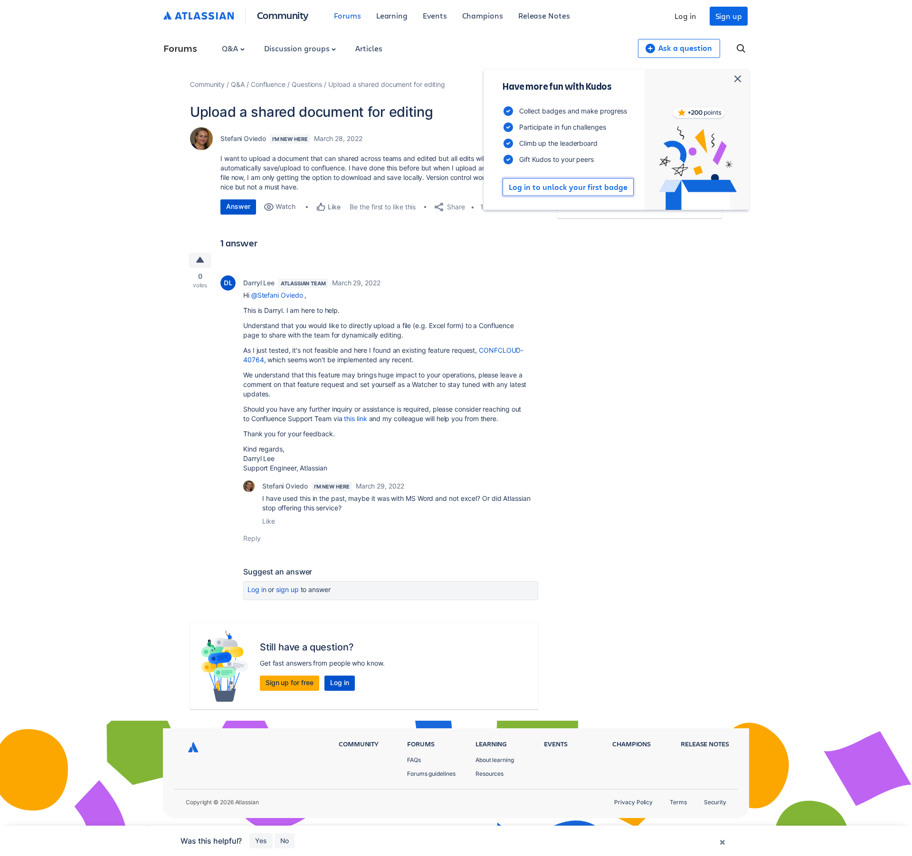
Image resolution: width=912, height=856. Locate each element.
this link (355, 418)
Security (715, 802)
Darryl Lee (259, 283)
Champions (482, 15)
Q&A (231, 48)
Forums (347, 15)
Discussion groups (298, 48)
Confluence (268, 84)
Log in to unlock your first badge (568, 187)
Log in (685, 16)
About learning (494, 759)
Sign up (728, 16)
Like (268, 521)
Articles (368, 48)
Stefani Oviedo (243, 138)
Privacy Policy (633, 802)
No (284, 841)
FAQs (414, 759)
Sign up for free (290, 682)
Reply (252, 538)
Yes (261, 841)
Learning (392, 15)
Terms (678, 802)
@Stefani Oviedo (277, 295)
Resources (489, 773)
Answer (238, 206)
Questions (307, 84)
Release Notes (544, 15)
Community (283, 15)
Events (435, 15)
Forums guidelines (431, 773)
